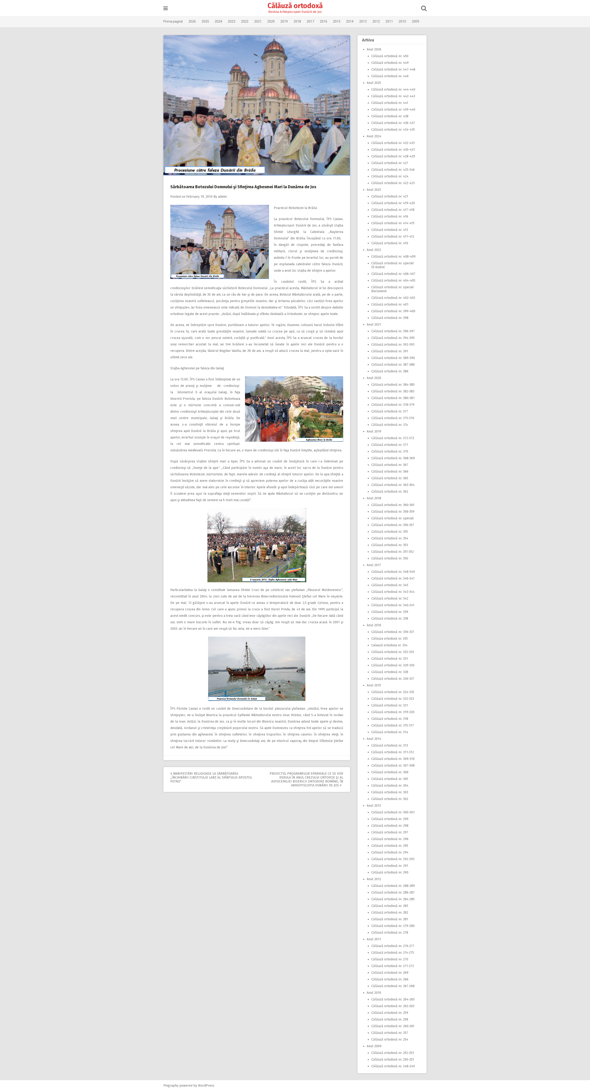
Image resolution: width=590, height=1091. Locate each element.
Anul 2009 (374, 1046)
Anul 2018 (374, 498)
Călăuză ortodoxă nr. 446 (390, 76)
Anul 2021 (374, 324)
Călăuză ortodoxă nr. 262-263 (392, 1006)
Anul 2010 (374, 993)
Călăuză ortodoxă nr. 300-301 (393, 812)
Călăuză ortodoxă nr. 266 (389, 979)
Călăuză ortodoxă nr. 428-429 (393, 156)
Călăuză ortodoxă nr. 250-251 (392, 1060)
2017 (310, 21)
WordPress (206, 1086)
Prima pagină (173, 21)
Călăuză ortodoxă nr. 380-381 (393, 398)
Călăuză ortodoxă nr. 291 (389, 866)
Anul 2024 (374, 136)
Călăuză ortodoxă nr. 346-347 (393, 578)
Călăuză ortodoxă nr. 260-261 (392, 1026)
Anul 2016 (374, 625)
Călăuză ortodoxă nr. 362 (389, 492)
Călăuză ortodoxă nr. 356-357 (392, 525)
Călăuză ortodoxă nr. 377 (389, 411)
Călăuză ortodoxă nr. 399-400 (393, 311)
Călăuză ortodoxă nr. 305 (389, 779)
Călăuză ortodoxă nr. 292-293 (392, 859)
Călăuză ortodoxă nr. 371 (389, 445)
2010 (402, 21)
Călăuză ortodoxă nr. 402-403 (393, 298)
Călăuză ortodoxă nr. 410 (389, 243)
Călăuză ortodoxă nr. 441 (389, 103)
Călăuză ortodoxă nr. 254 (389, 1039)
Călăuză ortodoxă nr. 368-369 (393, 458)
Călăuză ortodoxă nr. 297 (389, 832)
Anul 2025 (374, 83)
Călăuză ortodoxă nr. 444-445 (393, 89)
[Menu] (165, 8)
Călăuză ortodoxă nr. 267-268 (393, 986)
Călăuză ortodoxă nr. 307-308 (393, 766)
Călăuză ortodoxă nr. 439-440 (393, 110)
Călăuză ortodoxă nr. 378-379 (392, 405)
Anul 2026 (374, 49)
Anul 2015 (374, 685)
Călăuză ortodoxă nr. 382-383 (392, 391)
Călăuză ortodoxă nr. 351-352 (392, 552)
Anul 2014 (374, 739)
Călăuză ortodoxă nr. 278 (389, 933)
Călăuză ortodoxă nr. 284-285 (393, 899)
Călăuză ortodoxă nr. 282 (389, 913)
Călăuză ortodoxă (295, 6)
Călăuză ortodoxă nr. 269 (389, 973)
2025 (205, 21)
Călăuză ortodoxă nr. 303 (389, 792)
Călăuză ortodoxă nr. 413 (389, 230)
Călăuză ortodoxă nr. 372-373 (392, 438)
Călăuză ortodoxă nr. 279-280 (393, 926)
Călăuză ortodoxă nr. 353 (389, 545)
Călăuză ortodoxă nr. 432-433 (393, 143)
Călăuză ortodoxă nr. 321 (389, 705)
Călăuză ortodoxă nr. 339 (389, 612)
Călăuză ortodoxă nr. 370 (389, 451)
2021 (258, 21)
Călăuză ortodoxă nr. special (392, 518)
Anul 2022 (374, 250)
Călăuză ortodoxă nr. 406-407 (393, 274)
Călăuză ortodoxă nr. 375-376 (392, 418)
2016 (323, 21)
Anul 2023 (374, 190)
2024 (218, 21)
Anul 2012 (374, 879)
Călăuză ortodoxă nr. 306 (389, 772)
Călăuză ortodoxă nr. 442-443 (393, 96)
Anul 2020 (374, 378)
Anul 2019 (374, 431)
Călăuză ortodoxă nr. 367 (389, 465)
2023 (231, 21)
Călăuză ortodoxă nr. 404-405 (393, 280)
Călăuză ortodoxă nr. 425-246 (393, 170)
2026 (192, 21)
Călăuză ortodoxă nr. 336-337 (392, 632)
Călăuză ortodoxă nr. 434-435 (393, 130)
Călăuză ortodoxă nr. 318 (389, 719)
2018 (297, 21)
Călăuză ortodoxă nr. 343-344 (393, 592)
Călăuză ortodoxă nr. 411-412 (392, 236)
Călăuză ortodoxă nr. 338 (389, 618)
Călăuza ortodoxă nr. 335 (389, 639)
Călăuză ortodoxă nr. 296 (389, 839)
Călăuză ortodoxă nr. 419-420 (393, 203)
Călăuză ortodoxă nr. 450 (389, 56)
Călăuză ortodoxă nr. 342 (389, 598)
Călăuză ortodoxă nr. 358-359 (392, 512)
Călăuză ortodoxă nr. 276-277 (392, 946)
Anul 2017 (374, 565)
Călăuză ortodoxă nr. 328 (389, 672)
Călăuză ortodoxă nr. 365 (389, 478)
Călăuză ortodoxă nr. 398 (389, 318)
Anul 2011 (374, 939)
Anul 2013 (374, 806)
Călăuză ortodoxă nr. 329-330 (392, 665)
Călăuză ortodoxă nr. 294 (389, 852)
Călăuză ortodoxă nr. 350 (389, 558)
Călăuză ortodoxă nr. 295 (389, 846)
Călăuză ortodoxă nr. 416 (389, 216)
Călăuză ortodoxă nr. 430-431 (393, 150)
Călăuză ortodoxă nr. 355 (389, 532)
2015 (336, 21)
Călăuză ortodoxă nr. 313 (389, 745)
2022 (244, 21)
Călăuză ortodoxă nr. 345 (389, 585)
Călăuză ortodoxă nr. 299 (389, 819)
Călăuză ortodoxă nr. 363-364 (393, 485)
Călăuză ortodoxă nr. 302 (389, 799)
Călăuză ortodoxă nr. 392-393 (392, 345)
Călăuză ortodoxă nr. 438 (389, 116)
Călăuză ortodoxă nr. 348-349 (393, 572)
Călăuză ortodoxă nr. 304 (389, 786)
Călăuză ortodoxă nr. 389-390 (393, 358)
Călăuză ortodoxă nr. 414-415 (392, 223)
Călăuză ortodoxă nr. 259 (389, 1013)
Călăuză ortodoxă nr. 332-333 (392, 652)
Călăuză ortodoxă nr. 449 (390, 63)
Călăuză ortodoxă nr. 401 (389, 304)
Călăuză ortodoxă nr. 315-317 (392, 725)
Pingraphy (170, 1086)
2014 (350, 21)
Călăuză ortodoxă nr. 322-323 (392, 699)
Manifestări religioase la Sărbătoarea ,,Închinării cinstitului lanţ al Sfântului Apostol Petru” (211, 777)
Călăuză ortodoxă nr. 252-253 (392, 1053)
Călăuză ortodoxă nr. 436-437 (393, 123)
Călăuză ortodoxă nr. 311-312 (392, 752)
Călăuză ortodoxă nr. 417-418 (392, 210)
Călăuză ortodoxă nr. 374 (389, 425)
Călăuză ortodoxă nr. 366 (389, 471)
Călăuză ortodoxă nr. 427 (389, 163)
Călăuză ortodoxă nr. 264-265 (393, 999)
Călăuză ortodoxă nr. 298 (389, 826)
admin (222, 197)
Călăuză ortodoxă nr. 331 (389, 659)
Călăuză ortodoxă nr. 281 (389, 919)
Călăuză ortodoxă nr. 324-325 (392, 692)
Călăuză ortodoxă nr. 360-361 (392, 505)
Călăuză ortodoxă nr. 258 (389, 1019)
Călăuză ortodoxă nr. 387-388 (393, 365)
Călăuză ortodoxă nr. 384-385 (393, 385)
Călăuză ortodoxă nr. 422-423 (393, 183)
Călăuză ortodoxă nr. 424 (389, 176)
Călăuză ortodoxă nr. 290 (389, 872)
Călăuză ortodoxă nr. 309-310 (393, 759)
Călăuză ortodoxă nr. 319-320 (392, 712)
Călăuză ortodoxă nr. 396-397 (393, 331)
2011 (389, 21)
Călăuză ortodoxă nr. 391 (389, 351)
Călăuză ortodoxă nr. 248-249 (393, 1066)
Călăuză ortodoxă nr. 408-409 (393, 257)
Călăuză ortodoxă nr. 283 (389, 906)
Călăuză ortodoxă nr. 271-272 (392, 966)
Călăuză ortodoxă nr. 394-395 (393, 338)
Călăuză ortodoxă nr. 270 (389, 959)
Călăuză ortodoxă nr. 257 (389, 1033)
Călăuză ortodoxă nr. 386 (389, 371)
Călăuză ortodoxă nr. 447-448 (393, 69)
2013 (363, 21)
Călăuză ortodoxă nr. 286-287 (393, 892)
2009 (415, 21)
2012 (376, 21)
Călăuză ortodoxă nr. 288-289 (393, 886)
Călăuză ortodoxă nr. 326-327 (392, 679)
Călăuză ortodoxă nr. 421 (389, 196)
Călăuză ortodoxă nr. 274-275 (392, 953)
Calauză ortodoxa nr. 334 (389, 645)
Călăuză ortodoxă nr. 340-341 (392, 605)
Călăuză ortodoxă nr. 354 (389, 538)
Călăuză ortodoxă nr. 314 (389, 732)
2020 (271, 21)
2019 (284, 21)
